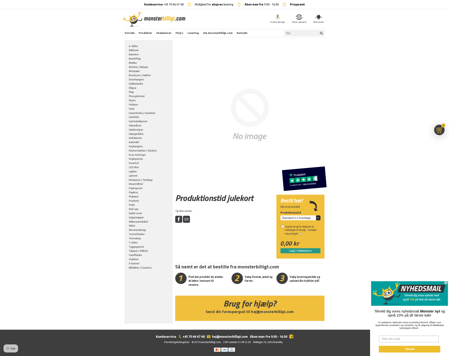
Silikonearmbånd (138, 221)
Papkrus (133, 192)
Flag (131, 91)
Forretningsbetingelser (177, 342)
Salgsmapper (136, 217)
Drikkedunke (136, 83)
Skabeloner (163, 32)
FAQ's (179, 32)
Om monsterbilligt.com (218, 32)
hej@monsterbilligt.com (272, 312)
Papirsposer (136, 188)
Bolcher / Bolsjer (138, 66)
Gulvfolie (134, 117)
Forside (130, 32)
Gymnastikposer (138, 121)
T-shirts (133, 242)
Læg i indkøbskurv (300, 251)
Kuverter (134, 162)
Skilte (132, 225)
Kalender (134, 142)
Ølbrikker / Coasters (140, 267)
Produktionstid (290, 212)
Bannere (134, 54)
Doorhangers (136, 79)
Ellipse (132, 87)
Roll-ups (134, 208)
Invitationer (135, 137)
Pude (132, 204)
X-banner (134, 263)
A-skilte (133, 46)
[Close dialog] (446, 282)
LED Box (134, 167)
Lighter (133, 171)
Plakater (134, 196)
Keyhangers (136, 146)
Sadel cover (135, 213)
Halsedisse (135, 125)
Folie (132, 108)
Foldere (133, 104)
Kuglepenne (136, 158)
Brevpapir (134, 71)
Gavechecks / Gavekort (142, 112)
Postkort (134, 200)
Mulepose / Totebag (140, 179)
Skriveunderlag (137, 229)
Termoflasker (137, 234)
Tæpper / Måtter (138, 250)
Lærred (133, 175)
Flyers (132, 100)
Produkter (145, 32)
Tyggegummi (136, 246)
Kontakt (242, 32)
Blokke (133, 62)
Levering (193, 32)
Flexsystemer (137, 96)
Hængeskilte (136, 133)
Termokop (135, 238)
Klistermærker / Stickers (143, 150)
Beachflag (135, 58)
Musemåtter (136, 183)
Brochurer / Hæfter (140, 75)
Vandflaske (135, 254)
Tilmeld (409, 349)
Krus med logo (137, 154)
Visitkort (134, 259)
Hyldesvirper (136, 129)
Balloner (134, 50)
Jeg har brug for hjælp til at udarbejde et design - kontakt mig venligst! (300, 230)
